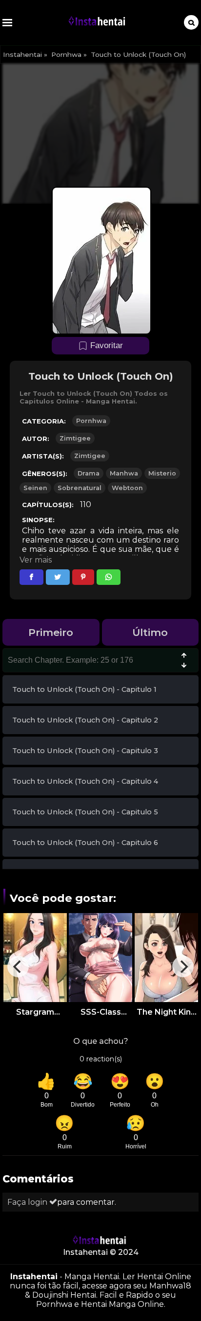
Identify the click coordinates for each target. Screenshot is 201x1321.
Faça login (28, 1202)
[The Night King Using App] (166, 957)
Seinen (35, 488)
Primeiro (50, 632)
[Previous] (18, 966)
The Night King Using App (166, 1012)
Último (150, 632)
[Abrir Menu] (7, 22)
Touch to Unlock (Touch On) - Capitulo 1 (84, 689)
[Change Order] (184, 661)
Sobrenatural (79, 488)
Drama (89, 473)
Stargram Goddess (35, 1012)
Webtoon (127, 488)
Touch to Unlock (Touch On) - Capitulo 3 (85, 750)
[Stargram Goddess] (35, 957)
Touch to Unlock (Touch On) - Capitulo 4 (85, 781)
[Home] (98, 22)
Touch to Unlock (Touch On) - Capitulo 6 (85, 842)
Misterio (162, 473)
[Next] (183, 966)
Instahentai (22, 54)
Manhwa (124, 473)
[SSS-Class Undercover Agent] (100, 957)
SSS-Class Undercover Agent (101, 1012)
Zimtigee (75, 438)
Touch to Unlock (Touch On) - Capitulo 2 (85, 720)
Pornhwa (66, 54)
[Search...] (191, 22)
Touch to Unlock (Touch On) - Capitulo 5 (85, 812)
